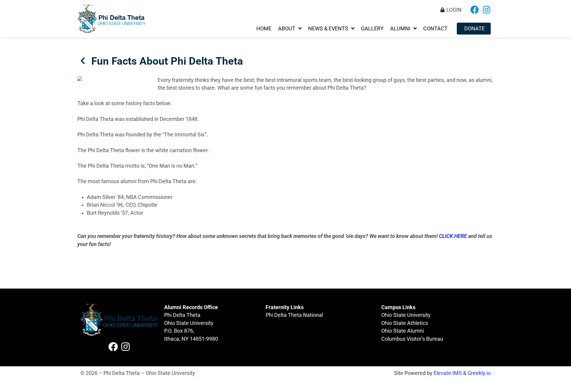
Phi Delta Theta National (294, 315)
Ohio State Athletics (404, 323)
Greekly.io (479, 373)
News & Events (328, 29)
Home (264, 29)
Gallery (372, 29)
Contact (435, 29)
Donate (474, 29)
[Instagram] (486, 10)
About (286, 29)
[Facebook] (474, 10)
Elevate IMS (448, 373)
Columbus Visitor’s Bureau (412, 339)
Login (454, 10)
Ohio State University (406, 315)
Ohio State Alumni (402, 331)
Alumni (400, 29)
